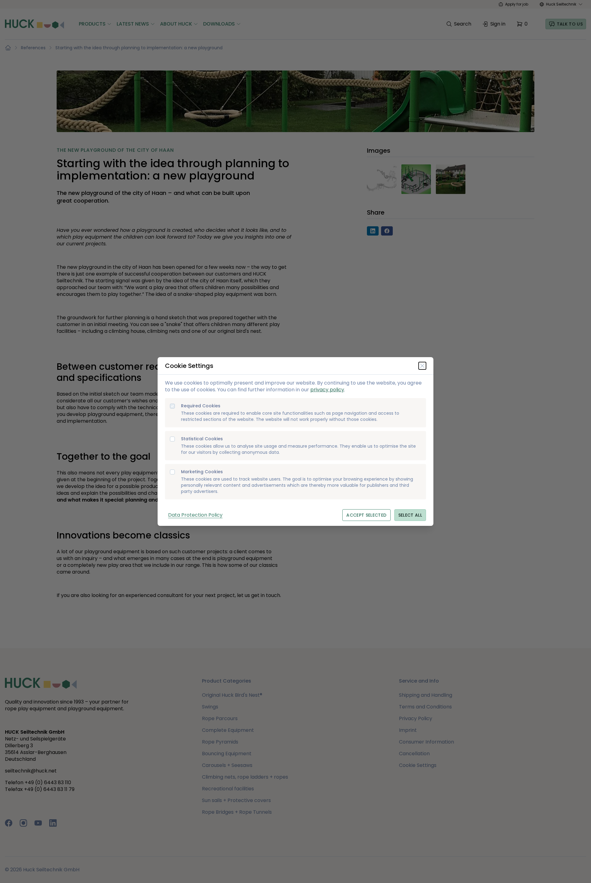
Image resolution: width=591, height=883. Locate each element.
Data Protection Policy (195, 514)
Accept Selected (366, 515)
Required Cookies (200, 406)
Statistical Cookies (202, 439)
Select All (410, 515)
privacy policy (327, 389)
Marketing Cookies (202, 472)
